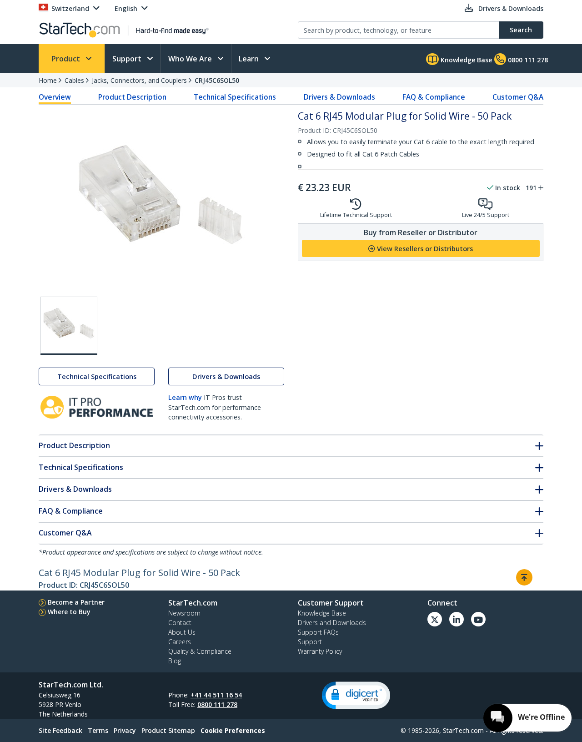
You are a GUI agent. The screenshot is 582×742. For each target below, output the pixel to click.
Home (48, 80)
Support (127, 59)
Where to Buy (69, 611)
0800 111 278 (217, 704)
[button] (356, 695)
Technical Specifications (235, 97)
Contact (179, 622)
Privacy (125, 730)
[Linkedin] (456, 619)
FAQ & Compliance (433, 97)
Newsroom (184, 613)
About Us (182, 632)
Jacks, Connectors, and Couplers (139, 80)
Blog (174, 660)
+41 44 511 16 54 (216, 695)
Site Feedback (60, 730)
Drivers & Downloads (339, 97)
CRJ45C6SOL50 (217, 80)
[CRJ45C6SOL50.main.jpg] (68, 326)
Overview (55, 97)
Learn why (185, 397)
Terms (98, 730)
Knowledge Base (465, 60)
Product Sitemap (168, 730)
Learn (250, 59)
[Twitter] (434, 619)
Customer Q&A (517, 97)
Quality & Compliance (199, 651)
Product (66, 59)
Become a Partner (76, 602)
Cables (74, 80)
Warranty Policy (320, 651)
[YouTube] (478, 619)
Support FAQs (318, 632)
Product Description (132, 97)
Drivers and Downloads (332, 622)
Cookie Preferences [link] (233, 730)
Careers (179, 641)
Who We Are (191, 59)
